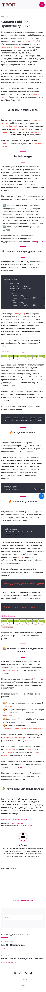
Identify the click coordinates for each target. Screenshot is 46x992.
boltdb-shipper (25, 767)
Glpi (3, 962)
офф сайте (38, 242)
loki (10, 819)
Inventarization (11, 962)
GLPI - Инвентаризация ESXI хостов (22, 958)
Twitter (13, 823)
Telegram (23, 825)
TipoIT (20, 979)
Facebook (20, 823)
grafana (4, 819)
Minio (3, 949)
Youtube (30, 825)
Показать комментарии (23, 900)
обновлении (38, 679)
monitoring (16, 819)
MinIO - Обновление (13, 945)
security (24, 819)
